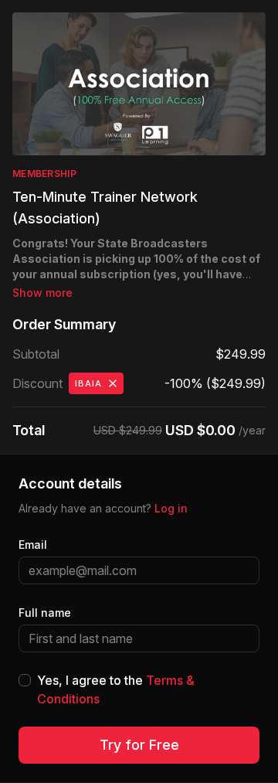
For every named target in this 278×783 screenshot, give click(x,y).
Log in (171, 508)
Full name (45, 612)
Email (33, 544)
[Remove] (112, 383)
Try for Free (139, 745)
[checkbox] (25, 680)
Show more (42, 292)
